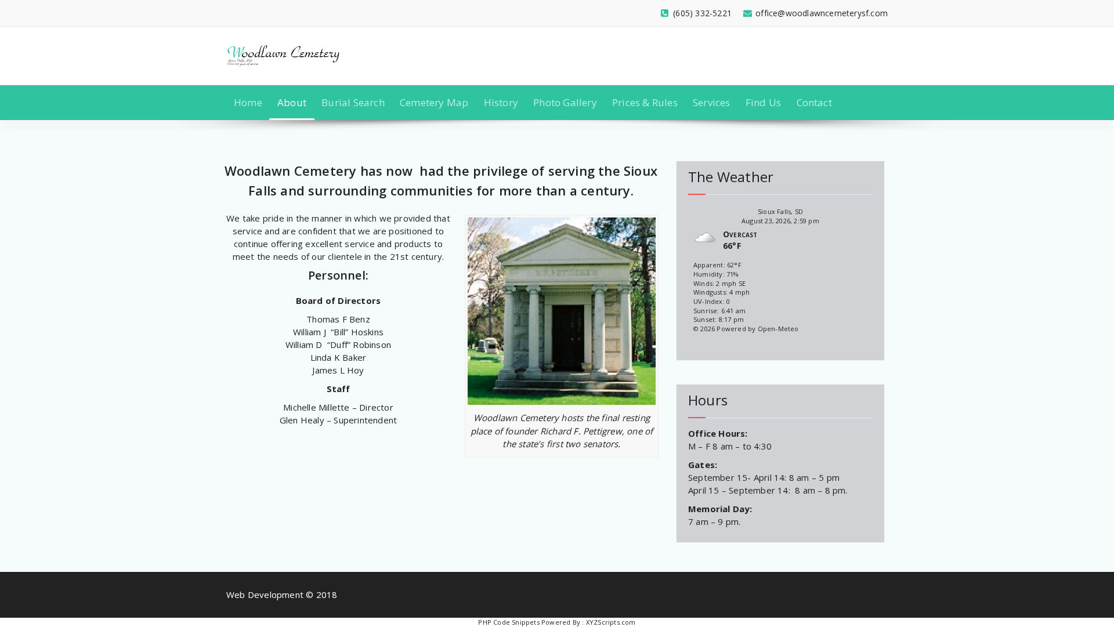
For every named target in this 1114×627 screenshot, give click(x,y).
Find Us (763, 102)
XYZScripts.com (611, 622)
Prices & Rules (645, 102)
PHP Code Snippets (508, 622)
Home (248, 102)
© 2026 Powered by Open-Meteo (746, 328)
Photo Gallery (565, 102)
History (501, 102)
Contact (814, 102)
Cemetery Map (434, 102)
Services (711, 102)
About (291, 102)
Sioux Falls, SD (780, 211)
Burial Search (353, 102)
